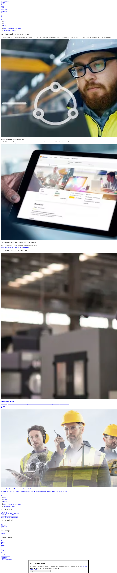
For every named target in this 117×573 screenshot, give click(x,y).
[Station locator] (58, 13)
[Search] (58, 17)
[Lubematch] (58, 14)
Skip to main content (5, 1)
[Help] (58, 16)
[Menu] (58, 19)
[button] (58, 8)
